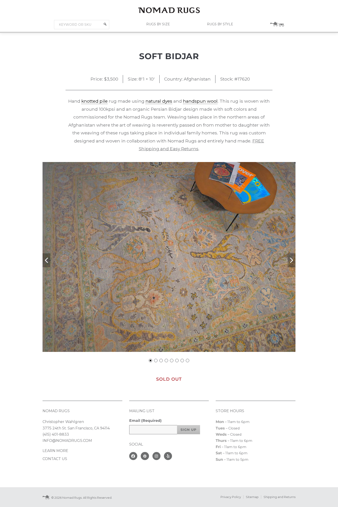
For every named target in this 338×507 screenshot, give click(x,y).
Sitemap (252, 497)
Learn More (55, 451)
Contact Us (55, 459)
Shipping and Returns (279, 497)
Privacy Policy (231, 497)
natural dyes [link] (159, 101)
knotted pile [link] (94, 101)
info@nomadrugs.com (67, 440)
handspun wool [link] (200, 101)
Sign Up (188, 430)
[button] (105, 24)
